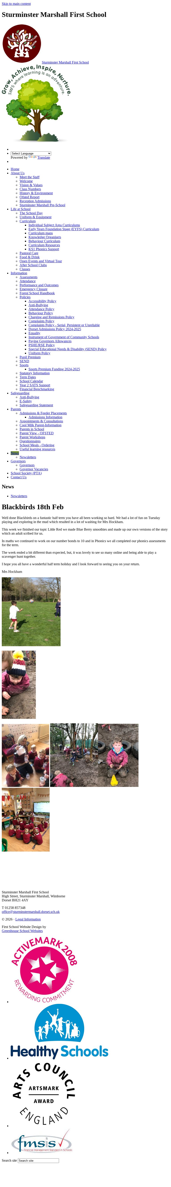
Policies (25, 297)
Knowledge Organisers (44, 237)
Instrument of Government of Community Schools (63, 337)
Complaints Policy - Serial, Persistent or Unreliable (64, 325)
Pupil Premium (30, 357)
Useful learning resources (37, 449)
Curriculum (28, 221)
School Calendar (31, 381)
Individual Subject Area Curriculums (54, 225)
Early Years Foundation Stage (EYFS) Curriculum (63, 229)
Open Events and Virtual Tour (41, 261)
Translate (43, 157)
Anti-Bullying (38, 305)
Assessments (28, 277)
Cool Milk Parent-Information (40, 425)
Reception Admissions (35, 201)
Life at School (21, 209)
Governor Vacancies (34, 469)
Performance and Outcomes (39, 285)
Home (15, 169)
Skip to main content (16, 4)
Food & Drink (30, 257)
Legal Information (28, 919)
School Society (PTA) (26, 473)
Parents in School (32, 429)
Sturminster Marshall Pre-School (42, 205)
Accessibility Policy (42, 301)
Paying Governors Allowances (49, 341)
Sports (24, 365)
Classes (25, 269)
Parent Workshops (32, 437)
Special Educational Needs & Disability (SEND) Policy (67, 349)
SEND (24, 361)
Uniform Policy (39, 353)
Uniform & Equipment (35, 217)
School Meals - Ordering (37, 445)
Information (19, 273)
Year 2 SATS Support (35, 385)
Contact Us (18, 477)
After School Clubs (33, 265)
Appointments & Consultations (41, 421)
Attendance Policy (41, 309)
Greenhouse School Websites (22, 931)
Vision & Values (31, 185)
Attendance (28, 281)
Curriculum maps (40, 233)
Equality (34, 333)
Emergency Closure (33, 289)
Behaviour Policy (40, 313)
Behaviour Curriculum (44, 241)
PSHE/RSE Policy (41, 345)
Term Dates (28, 377)
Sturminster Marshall (65, 62)
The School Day (31, 213)
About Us (17, 173)
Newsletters (28, 457)
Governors (18, 461)
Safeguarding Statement (36, 405)
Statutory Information (35, 373)
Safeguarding (20, 393)
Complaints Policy (41, 321)
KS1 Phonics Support (43, 249)
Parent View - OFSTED (37, 433)
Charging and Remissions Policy (51, 317)
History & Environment (36, 193)
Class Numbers (30, 189)
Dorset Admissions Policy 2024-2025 (54, 329)
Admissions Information (45, 417)
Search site (9, 1160)
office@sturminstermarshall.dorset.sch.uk (31, 912)
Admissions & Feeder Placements (43, 413)
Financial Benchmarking (37, 389)
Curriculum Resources (44, 245)
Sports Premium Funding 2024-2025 (54, 369)
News (15, 453)
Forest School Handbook (37, 293)
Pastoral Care (29, 253)
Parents (16, 409)
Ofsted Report (29, 197)
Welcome (26, 181)
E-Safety (26, 401)
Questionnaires (30, 441)
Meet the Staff (29, 177)
